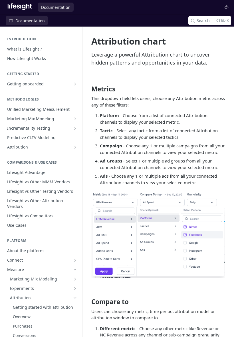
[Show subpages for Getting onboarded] (75, 84)
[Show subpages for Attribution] (75, 147)
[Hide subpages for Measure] (75, 269)
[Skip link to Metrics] (87, 89)
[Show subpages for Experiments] (75, 288)
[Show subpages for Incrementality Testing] (75, 128)
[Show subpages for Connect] (75, 260)
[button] (158, 234)
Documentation (55, 7)
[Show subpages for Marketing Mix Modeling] (75, 119)
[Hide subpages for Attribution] (75, 298)
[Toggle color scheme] (226, 7)
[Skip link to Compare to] (87, 301)
